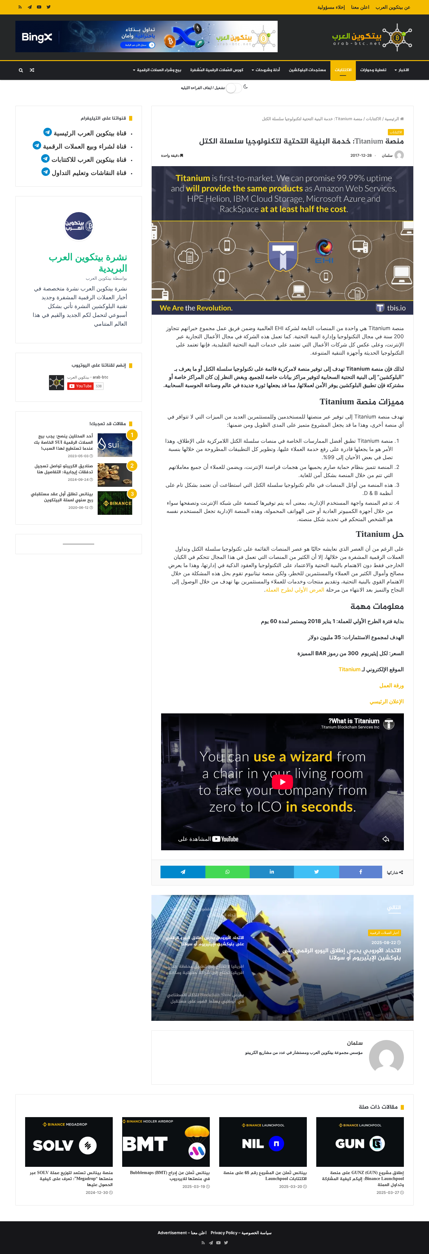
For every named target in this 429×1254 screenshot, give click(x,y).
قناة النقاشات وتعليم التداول (89, 172)
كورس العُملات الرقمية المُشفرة (216, 70)
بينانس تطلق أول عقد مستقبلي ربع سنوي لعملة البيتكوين (62, 497)
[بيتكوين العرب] (372, 37)
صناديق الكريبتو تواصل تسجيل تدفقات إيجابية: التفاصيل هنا (64, 469)
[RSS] (20, 7)
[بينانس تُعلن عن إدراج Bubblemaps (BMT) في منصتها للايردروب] (166, 1142)
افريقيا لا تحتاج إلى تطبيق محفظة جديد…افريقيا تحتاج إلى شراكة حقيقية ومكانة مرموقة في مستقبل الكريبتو (330, 955)
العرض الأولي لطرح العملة (295, 590)
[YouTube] (39, 7)
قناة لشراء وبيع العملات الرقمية (85, 146)
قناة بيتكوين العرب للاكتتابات (88, 159)
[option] (282, 958)
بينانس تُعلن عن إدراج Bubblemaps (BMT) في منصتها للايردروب (170, 1176)
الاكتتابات (343, 70)
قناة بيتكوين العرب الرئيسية (90, 133)
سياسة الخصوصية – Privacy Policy (241, 1232)
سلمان (387, 155)
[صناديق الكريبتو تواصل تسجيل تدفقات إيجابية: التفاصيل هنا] (115, 475)
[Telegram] (29, 7)
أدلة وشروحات (268, 70)
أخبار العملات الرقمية (384, 933)
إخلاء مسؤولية (331, 7)
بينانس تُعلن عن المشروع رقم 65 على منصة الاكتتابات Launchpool (265, 1176)
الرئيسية (392, 118)
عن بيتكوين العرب (393, 7)
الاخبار (404, 70)
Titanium (350, 669)
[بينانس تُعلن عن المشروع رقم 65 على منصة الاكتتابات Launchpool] (263, 1142)
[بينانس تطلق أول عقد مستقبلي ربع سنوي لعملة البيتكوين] (115, 503)
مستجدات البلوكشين (307, 70)
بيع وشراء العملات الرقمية (159, 70)
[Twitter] (48, 7)
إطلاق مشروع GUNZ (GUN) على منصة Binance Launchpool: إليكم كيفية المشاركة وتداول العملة (363, 1179)
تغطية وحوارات (373, 70)
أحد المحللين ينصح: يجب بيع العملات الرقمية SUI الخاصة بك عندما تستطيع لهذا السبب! (63, 442)
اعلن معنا (360, 7)
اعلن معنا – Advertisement (182, 1232)
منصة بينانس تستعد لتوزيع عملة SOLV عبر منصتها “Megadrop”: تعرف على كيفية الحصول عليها (71, 1179)
